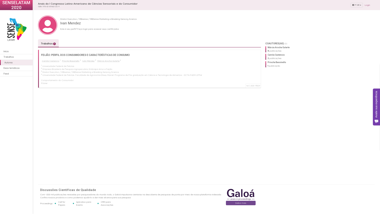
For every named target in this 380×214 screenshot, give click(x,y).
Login (367, 5)
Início (6, 51)
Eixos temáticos (12, 68)
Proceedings (46, 203)
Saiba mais (240, 203)
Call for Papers (61, 203)
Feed (6, 73)
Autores (8, 62)
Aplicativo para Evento (83, 203)
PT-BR (357, 5)
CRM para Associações (107, 203)
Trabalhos (9, 56)
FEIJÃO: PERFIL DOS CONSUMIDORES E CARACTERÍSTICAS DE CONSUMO (85, 54)
